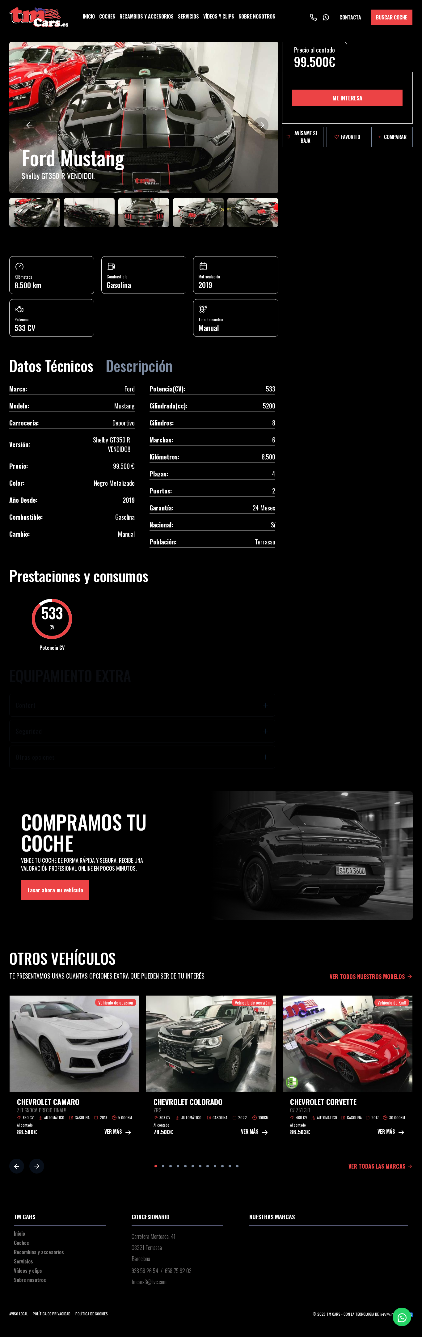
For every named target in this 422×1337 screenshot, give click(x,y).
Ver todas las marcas (376, 1166)
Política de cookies (91, 1313)
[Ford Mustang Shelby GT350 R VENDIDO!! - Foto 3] (89, 212)
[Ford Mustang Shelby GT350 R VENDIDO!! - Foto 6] (252, 212)
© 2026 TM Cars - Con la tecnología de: (347, 1314)
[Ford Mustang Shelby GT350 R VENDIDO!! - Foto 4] (143, 212)
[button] (29, 125)
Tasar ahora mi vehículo (55, 890)
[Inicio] (39, 17)
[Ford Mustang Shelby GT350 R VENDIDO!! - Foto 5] (198, 212)
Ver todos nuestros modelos (367, 976)
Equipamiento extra (70, 675)
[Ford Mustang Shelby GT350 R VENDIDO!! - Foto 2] (34, 212)
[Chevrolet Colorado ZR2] (211, 1044)
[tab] (142, 705)
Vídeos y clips (218, 16)
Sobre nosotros (256, 16)
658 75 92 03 (178, 1271)
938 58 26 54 (145, 1271)
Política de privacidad (51, 1313)
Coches (107, 16)
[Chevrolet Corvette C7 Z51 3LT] (347, 1044)
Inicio (89, 16)
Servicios (188, 16)
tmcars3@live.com (149, 1282)
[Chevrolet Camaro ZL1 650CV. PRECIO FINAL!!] (74, 1044)
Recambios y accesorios (147, 16)
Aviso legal (18, 1313)
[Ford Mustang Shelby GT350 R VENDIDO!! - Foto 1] (143, 117)
